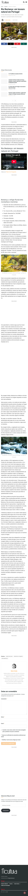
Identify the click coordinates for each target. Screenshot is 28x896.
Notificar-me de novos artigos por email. (11, 739)
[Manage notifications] (24, 893)
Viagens (5, 6)
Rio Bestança (5, 658)
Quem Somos (16, 883)
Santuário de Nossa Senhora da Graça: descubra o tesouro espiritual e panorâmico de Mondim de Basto (17, 81)
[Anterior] (13, 101)
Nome (3, 717)
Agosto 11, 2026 (12, 95)
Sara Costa (8, 20)
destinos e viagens (18, 656)
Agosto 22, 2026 (12, 75)
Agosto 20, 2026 (12, 84)
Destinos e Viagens (12, 6)
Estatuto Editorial (4, 883)
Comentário (4, 699)
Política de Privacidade (5, 885)
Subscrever (5, 810)
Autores (10, 883)
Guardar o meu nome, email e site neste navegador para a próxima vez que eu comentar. (14, 730)
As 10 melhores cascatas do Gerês (15, 73)
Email (3, 723)
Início (2, 6)
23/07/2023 (15, 20)
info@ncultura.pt (11, 878)
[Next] (15, 101)
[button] (14, 31)
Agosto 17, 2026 (12, 89)
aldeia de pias (9, 656)
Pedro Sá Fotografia (11, 172)
